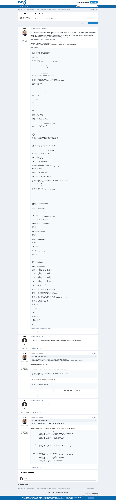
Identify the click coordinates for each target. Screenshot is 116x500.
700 (25, 39)
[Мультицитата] (37, 332)
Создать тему (83, 23)
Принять (91, 497)
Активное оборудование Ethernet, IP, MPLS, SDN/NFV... (42, 18)
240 (25, 411)
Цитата (41, 331)
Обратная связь (59, 492)
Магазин (21, 6)
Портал (26, 6)
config (24, 400)
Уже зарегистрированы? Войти (81, 2)
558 (25, 347)
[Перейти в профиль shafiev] (21, 18)
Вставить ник (33, 331)
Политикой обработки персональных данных (63, 498)
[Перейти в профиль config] (24, 405)
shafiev (27, 17)
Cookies (66, 492)
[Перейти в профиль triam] (24, 341)
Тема (53, 492)
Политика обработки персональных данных (88, 495)
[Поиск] (96, 6)
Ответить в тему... (30, 478)
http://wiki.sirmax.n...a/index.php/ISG (86, 35)
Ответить (93, 23)
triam (24, 336)
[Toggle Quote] (32, 356)
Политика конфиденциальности (91, 493)
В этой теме (91, 6)
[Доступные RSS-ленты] (96, 488)
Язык (49, 492)
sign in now (46, 473)
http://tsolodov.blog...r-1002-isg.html (63, 428)
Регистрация (93, 2)
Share (84, 18)
